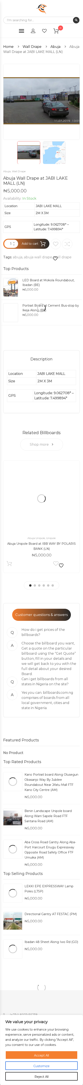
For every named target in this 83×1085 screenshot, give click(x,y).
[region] (41, 1050)
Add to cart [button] (9, 564)
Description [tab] (41, 359)
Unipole (51, 538)
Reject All (41, 1077)
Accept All (41, 1055)
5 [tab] (48, 585)
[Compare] (67, 244)
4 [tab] (44, 585)
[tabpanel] (41, 516)
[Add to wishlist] (56, 250)
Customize (41, 1066)
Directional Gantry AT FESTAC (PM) (50, 914)
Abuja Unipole (36, 538)
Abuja (55, 47)
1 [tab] (30, 585)
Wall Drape (32, 47)
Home (8, 47)
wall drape (63, 257)
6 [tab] (53, 585)
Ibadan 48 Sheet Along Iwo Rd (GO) (51, 942)
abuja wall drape (38, 257)
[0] (58, 32)
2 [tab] (35, 585)
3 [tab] (39, 585)
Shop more (40, 444)
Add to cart (30, 244)
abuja (17, 257)
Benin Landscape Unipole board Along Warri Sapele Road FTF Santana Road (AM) (48, 816)
